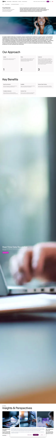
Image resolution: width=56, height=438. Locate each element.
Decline (42, 434)
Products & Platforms (24, 1)
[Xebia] (4, 1)
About (45, 1)
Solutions (39, 1)
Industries (34, 1)
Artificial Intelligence (9, 1)
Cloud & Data (19, 1)
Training (41, 1)
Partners (37, 1)
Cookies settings (29, 434)
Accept (36, 434)
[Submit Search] (50, 1)
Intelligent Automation (14, 1)
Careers (43, 1)
